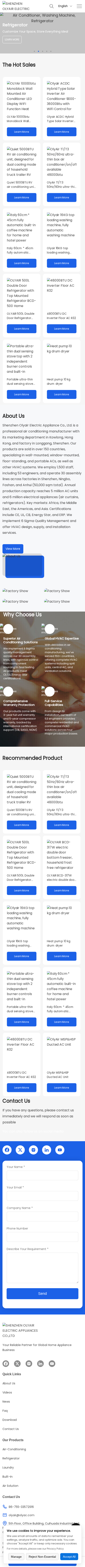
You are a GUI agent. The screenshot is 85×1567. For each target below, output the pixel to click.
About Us (8, 1383)
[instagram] (33, 1149)
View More (13, 549)
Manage (16, 1556)
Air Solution (10, 1486)
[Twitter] (20, 1149)
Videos (7, 1392)
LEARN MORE (12, 39)
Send (42, 1293)
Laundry (8, 1467)
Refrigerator (11, 1458)
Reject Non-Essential (42, 1556)
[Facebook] (7, 1149)
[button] (34, 51)
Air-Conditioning (14, 1449)
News (6, 1401)
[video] (22, 564)
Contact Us (10, 1429)
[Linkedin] (46, 1149)
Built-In (7, 1477)
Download (9, 1420)
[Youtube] (59, 1149)
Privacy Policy (55, 1548)
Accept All (69, 1556)
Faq (5, 1411)
